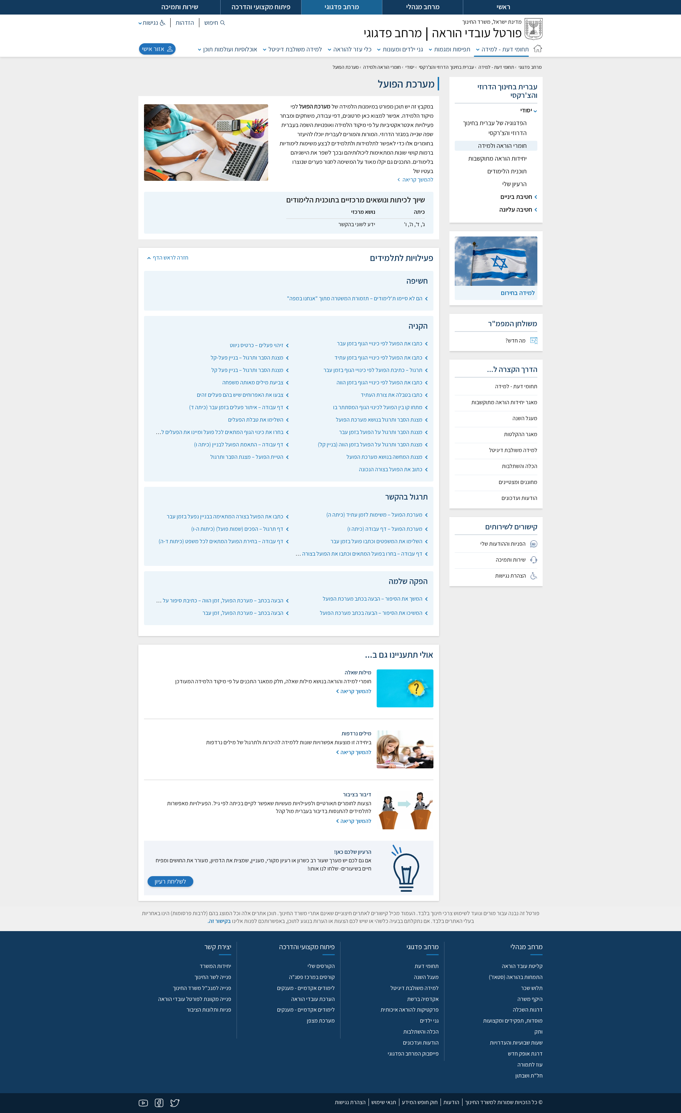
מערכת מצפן (321, 1020)
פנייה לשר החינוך (212, 977)
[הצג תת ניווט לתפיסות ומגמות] (430, 49)
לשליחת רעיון (170, 881)
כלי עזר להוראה (352, 49)
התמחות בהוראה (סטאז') (516, 977)
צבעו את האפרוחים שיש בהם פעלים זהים (240, 395)
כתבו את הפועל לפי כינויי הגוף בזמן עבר (379, 343)
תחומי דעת (427, 966)
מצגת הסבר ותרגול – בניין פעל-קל (247, 357)
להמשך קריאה (417, 179)
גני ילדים (429, 1020)
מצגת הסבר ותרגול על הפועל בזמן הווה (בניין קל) (370, 444)
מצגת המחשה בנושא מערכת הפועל (384, 457)
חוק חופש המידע (420, 1102)
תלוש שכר (532, 988)
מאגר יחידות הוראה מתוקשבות (504, 402)
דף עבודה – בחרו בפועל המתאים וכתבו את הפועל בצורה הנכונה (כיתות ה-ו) (341, 553)
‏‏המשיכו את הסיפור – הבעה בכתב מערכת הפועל (371, 613)
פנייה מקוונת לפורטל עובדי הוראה (194, 999)
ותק (539, 1031)
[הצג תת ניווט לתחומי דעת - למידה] (478, 49)
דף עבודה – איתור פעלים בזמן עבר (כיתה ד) (236, 407)
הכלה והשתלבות (519, 466)
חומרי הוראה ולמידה (382, 67)
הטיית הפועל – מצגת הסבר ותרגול (246, 457)
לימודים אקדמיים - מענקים (306, 988)
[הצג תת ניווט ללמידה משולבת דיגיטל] (264, 49)
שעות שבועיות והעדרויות (516, 1042)
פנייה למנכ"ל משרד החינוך (202, 988)
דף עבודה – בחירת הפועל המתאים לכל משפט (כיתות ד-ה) (221, 541)
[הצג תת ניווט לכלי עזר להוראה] (329, 49)
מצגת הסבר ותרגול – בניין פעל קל (247, 370)
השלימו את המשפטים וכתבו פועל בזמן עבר (376, 541)
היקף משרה (530, 999)
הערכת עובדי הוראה (313, 999)
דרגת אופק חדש (525, 1053)
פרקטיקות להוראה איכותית (410, 1009)
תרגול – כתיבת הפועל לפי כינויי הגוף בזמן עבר (372, 370)
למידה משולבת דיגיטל (295, 49)
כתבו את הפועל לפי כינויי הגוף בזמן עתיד (378, 357)
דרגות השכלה (528, 1009)
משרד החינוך (492, 22)
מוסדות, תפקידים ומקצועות (513, 1020)
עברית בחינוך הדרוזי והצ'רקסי (446, 67)
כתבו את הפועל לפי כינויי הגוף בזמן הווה (379, 382)
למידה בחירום (518, 293)
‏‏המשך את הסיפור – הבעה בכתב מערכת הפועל (372, 598)
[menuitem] (496, 340)
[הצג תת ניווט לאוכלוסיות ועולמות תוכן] (200, 49)
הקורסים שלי (321, 966)
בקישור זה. (219, 921)
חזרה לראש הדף (170, 257)
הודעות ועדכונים (519, 498)
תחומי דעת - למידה (505, 49)
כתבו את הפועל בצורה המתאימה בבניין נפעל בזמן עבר (225, 516)
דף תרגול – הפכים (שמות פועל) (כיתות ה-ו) (237, 529)
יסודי (409, 67)
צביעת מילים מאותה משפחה (252, 382)
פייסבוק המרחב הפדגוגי (413, 1053)
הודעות (451, 1102)
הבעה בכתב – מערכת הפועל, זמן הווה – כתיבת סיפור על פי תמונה (212, 600)
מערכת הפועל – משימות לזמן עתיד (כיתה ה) (374, 514)
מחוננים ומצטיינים (518, 482)
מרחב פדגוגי (530, 67)
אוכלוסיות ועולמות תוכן (230, 49)
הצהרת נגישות (350, 1102)
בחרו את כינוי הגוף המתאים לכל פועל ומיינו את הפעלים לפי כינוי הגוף (209, 432)
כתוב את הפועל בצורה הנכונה (390, 469)
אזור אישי (153, 49)
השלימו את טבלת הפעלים (255, 419)
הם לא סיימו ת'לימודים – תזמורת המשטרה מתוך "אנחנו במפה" (354, 298)
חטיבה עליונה (515, 209)
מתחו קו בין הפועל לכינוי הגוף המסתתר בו (377, 407)
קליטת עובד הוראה (522, 966)
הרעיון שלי (514, 184)
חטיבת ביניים (516, 197)
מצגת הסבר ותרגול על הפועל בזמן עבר (380, 432)
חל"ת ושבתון (529, 1075)
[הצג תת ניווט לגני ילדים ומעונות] (379, 49)
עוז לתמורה (530, 1064)
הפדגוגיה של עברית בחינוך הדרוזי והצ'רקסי (495, 128)
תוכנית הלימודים (507, 171)
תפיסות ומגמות (452, 49)
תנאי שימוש (383, 1102)
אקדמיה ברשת (423, 999)
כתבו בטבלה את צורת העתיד (391, 395)
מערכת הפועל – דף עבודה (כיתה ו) (384, 529)
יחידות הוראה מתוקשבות (497, 158)
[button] (214, 22)
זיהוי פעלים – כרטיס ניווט (256, 345)
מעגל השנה (525, 418)
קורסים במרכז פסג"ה (312, 977)
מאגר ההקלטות (520, 434)
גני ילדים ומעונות (403, 49)
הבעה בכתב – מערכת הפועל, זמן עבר (243, 613)
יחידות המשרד (215, 966)
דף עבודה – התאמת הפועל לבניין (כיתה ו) (238, 444)
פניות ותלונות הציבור (209, 1009)
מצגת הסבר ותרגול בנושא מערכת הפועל (379, 419)
